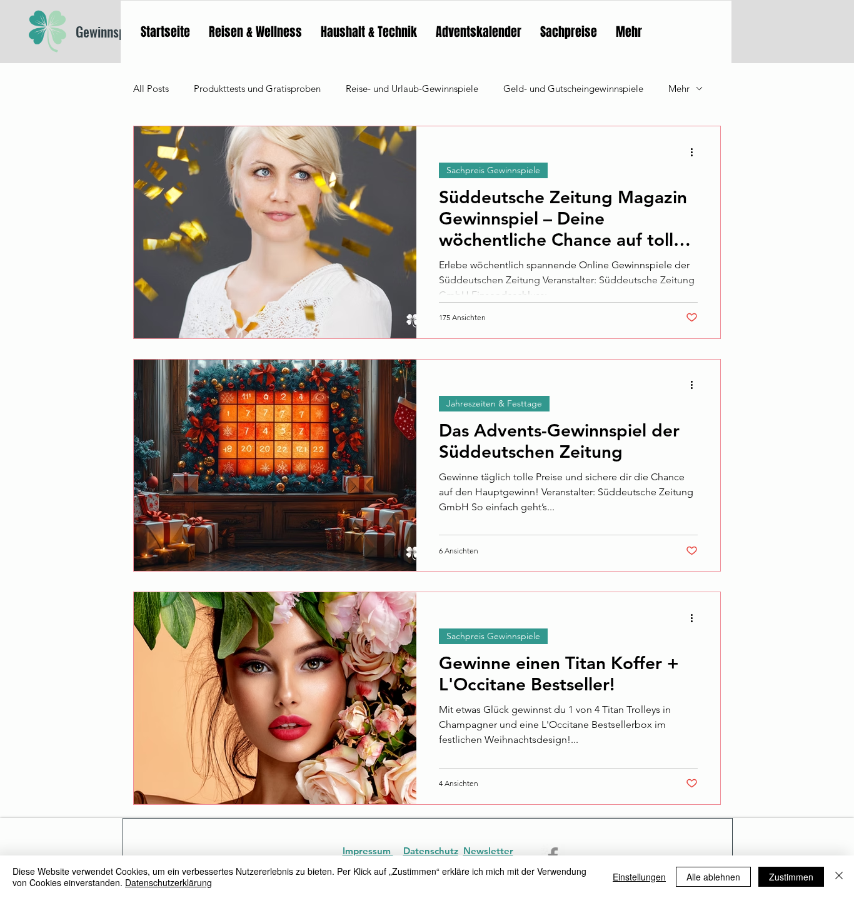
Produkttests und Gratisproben (257, 88)
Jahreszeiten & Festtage (494, 403)
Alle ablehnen (713, 876)
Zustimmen (791, 876)
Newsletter (488, 851)
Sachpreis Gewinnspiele (493, 170)
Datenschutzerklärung (168, 882)
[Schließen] (838, 876)
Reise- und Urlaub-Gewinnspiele (412, 88)
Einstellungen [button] (639, 876)
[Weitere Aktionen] (695, 151)
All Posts (151, 88)
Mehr (679, 88)
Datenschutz (430, 851)
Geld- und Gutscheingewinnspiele (573, 88)
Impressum (368, 851)
